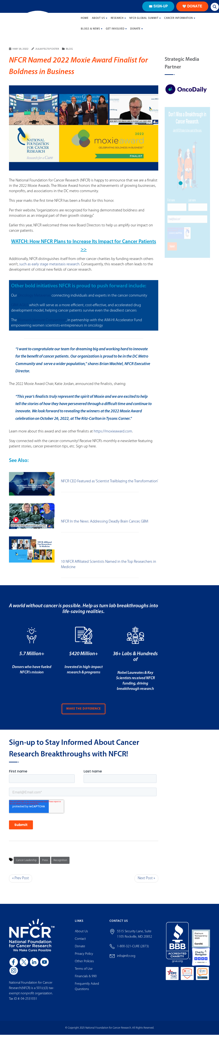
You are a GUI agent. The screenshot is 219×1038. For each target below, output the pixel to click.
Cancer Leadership (26, 863)
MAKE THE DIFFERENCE (83, 712)
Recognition (60, 863)
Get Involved (115, 32)
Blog (69, 51)
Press (45, 863)
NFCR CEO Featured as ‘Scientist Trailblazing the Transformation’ (109, 485)
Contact (80, 942)
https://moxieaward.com (113, 435)
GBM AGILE (19, 309)
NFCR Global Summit (143, 21)
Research (117, 21)
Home (85, 21)
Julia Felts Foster (47, 51)
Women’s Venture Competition (42, 324)
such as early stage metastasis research (49, 268)
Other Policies (84, 965)
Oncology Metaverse (34, 299)
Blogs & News (90, 32)
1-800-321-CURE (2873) (133, 950)
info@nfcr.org (126, 959)
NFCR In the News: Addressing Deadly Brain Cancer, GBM (104, 525)
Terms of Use (84, 972)
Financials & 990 (86, 980)
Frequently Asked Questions (87, 990)
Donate (135, 32)
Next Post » (146, 882)
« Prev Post (20, 882)
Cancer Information (178, 21)
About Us (98, 21)
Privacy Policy (84, 957)
